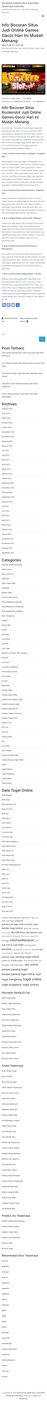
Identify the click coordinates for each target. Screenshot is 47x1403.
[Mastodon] (8, 305)
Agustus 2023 (7, 446)
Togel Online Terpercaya (11, 1014)
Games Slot (6, 625)
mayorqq (17, 953)
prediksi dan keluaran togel (12, 699)
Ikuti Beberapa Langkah (11, 1120)
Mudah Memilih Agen (10, 1186)
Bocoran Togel (7, 1248)
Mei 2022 (5, 515)
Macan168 (6, 685)
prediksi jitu (6, 960)
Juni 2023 (5, 455)
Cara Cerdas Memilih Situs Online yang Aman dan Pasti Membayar (23, 354)
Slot (3, 741)
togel (4, 764)
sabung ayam (7, 736)
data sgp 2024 (7, 911)
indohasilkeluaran (22, 940)
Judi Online (6, 639)
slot (40, 960)
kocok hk (5, 883)
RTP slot (5, 732)
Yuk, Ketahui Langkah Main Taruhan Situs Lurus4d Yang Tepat (23, 364)
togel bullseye (7, 769)
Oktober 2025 (7, 409)
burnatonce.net (34, 932)
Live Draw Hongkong (10, 667)
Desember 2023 (8, 432)
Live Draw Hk (7, 828)
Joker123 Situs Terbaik (10, 1148)
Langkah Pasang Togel (10, 1203)
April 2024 (6, 413)
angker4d (19, 921)
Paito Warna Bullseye (10, 841)
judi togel (18, 944)
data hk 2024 (7, 906)
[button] (42, 16)
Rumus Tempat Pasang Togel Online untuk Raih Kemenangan (20, 395)
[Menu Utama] (42, 16)
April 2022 (6, 520)
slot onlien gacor (17, 965)
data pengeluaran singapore (12, 611)
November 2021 (8, 543)
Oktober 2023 (7, 441)
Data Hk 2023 (7, 809)
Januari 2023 (7, 478)
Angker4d (5, 588)
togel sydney (31, 984)
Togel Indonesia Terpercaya (12, 1181)
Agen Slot (5, 579)
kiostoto (7, 949)
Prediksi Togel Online (10, 718)
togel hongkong (12, 979)
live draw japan (7, 897)
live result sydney (7, 953)
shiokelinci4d (7, 1343)
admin (28, 98)
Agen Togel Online (9, 583)
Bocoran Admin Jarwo (10, 1047)
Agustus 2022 (7, 502)
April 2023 (6, 464)
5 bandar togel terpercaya (11, 918)
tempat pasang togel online (18, 974)
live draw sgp (37, 949)
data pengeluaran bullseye (12, 602)
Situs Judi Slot (7, 1076)
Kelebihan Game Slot (9, 1109)
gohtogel (5, 1332)
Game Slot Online (8, 1098)
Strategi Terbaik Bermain (11, 1153)
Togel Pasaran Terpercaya (12, 1025)
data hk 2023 (34, 936)
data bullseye (6, 936)
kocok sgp (6, 888)
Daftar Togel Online (9, 1126)
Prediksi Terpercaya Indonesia (13, 1221)
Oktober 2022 (7, 492)
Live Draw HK (17, 949)
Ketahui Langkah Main (10, 1192)
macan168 (6, 1338)
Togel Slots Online (8, 1031)
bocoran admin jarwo (10, 597)
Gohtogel (5, 634)
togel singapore (12, 984)
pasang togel (8, 957)
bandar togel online (12, 928)
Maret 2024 (6, 418)
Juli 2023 (5, 450)
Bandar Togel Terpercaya (31, 928)
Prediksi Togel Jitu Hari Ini (11, 713)
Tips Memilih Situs (9, 1137)
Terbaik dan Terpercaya (11, 1142)
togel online (32, 979)
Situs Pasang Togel (9, 1082)
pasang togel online (27, 956)
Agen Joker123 (7, 574)
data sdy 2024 (7, 902)
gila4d (4, 1310)
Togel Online (6, 778)
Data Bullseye (7, 795)
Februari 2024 (7, 423)
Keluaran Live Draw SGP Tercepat (14, 653)
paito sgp (5, 874)
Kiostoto (5, 658)
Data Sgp (5, 818)
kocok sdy (6, 893)
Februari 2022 (7, 529)
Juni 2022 (5, 511)
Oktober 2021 (7, 548)
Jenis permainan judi (9, 1104)
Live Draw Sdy (7, 832)
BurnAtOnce (18, 932)
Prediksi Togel (7, 1243)
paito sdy (5, 869)
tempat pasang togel (15, 969)
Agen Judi (35, 918)
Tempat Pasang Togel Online (13, 760)
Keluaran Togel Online (10, 1232)
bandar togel (32, 924)
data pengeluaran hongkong (12, 606)
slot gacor (5, 965)
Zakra (35, 1396)
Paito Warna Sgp (8, 860)
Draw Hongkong (8, 616)
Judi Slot (5, 644)
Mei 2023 (5, 460)
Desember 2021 (8, 539)
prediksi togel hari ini (9, 709)
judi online (7, 944)
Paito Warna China (9, 846)
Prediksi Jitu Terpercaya (11, 1237)
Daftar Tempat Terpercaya (12, 1087)
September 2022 (8, 497)
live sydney (6, 676)
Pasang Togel (7, 690)
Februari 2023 (7, 474)
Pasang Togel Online (9, 695)
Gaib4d (4, 620)
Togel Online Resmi (9, 1036)
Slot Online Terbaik (9, 1053)
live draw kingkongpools (11, 865)
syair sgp (5, 1272)
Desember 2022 (8, 483)
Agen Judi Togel (8, 921)
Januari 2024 (7, 427)
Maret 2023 (6, 469)
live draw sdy (27, 949)
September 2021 (8, 553)
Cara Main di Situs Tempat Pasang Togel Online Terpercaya (20, 385)
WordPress (23, 1399)
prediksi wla (6, 723)
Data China (6, 800)
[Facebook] (4, 305)
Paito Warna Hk (7, 851)
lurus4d (4, 681)
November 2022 (8, 488)
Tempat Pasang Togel (10, 755)
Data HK (27, 936)
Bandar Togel (7, 593)
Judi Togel (6, 648)
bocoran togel (6, 933)
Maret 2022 (6, 525)
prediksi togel (17, 960)
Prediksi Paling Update (10, 1226)
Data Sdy (5, 814)
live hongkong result (9, 671)
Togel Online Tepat (9, 1197)
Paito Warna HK (26, 953)
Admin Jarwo (7, 569)
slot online (16, 98)
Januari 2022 (7, 534)
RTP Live (5, 727)
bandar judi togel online (13, 924)
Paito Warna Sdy (8, 855)
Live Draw (5, 662)
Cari (3, 334)
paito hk (5, 879)
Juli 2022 (5, 506)
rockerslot (5, 1354)
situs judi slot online (31, 960)
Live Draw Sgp (7, 837)
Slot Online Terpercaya (10, 1020)
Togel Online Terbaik (9, 1170)
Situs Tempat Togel (9, 1071)
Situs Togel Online (8, 1009)
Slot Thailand (7, 750)
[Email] (13, 305)
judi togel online (30, 945)
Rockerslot (40, 101)
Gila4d (4, 630)
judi (36, 941)
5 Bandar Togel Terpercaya (12, 565)
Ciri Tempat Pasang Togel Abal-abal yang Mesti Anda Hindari (22, 374)
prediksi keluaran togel (10, 704)
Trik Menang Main (8, 1209)
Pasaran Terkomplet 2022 (12, 1042)
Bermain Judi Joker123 (10, 1159)
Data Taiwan (6, 823)
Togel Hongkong (8, 774)
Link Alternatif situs (9, 1131)
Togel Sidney (7, 783)
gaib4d (4, 1299)
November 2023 (8, 436)
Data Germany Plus (9, 804)
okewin (4, 1365)
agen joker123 (26, 918)
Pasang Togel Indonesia (11, 1175)
